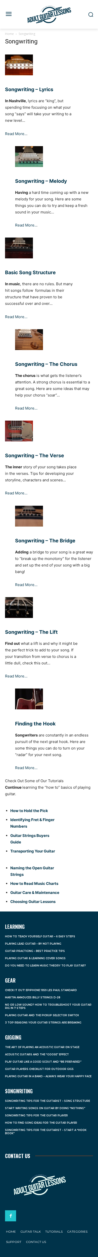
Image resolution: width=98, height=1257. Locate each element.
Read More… (16, 316)
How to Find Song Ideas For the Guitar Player (41, 1122)
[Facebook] (10, 1215)
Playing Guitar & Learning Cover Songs (35, 958)
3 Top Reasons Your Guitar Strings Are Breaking (43, 1022)
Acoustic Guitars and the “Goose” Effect (37, 1054)
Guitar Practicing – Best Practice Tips (35, 951)
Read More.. (15, 133)
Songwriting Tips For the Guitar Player (36, 1115)
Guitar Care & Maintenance (34, 892)
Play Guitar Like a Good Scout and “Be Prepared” (43, 1061)
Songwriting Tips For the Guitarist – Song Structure (47, 1101)
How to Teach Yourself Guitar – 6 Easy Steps (40, 936)
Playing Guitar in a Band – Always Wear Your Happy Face (48, 1076)
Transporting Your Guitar (32, 851)
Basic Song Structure (30, 272)
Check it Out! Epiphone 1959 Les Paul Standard (41, 990)
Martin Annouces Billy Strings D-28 (32, 997)
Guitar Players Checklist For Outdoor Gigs (39, 1069)
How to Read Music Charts (34, 883)
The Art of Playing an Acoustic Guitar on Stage (42, 1047)
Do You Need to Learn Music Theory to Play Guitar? (45, 965)
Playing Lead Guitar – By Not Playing (33, 943)
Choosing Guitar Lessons (33, 901)
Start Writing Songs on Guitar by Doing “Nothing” (45, 1108)
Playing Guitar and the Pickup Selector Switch (42, 1015)
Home (9, 34)
